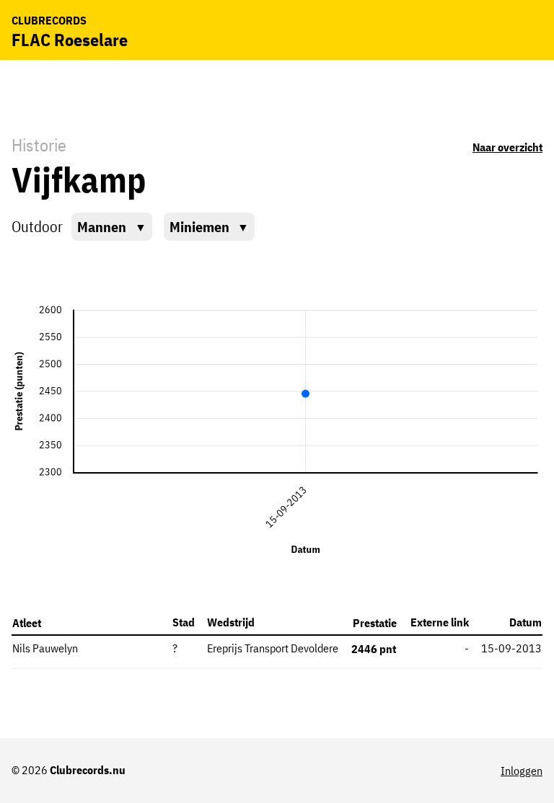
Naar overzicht (507, 147)
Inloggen (521, 770)
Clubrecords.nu (88, 770)
